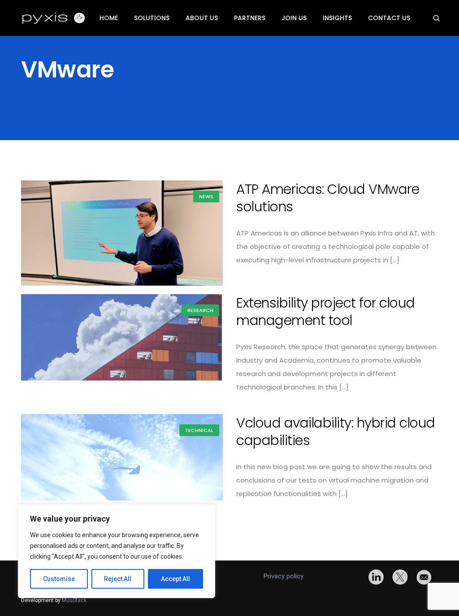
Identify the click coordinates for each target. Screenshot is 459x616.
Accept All (175, 578)
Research (200, 310)
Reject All (117, 578)
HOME (109, 17)
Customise (59, 578)
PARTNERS (249, 17)
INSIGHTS (337, 17)
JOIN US (294, 17)
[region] (116, 551)
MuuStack (74, 600)
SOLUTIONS (151, 17)
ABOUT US (202, 17)
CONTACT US (389, 17)
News (206, 196)
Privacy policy (283, 576)
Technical (199, 430)
